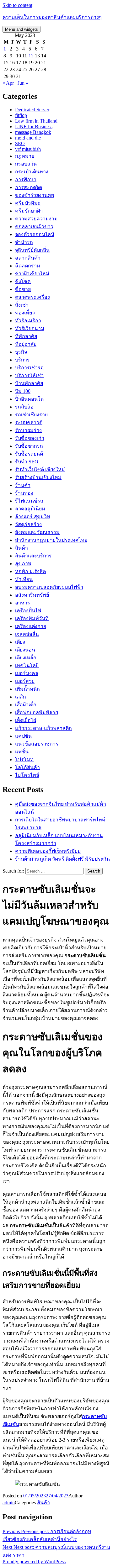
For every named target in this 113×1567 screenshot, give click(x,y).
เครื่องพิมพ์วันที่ (32, 618)
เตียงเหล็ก (25, 657)
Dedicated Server (32, 109)
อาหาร (22, 602)
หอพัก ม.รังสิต (30, 571)
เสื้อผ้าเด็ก (25, 704)
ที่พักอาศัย (26, 336)
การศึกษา (25, 179)
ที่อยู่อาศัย (25, 344)
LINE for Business (33, 126)
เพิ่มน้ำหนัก (27, 689)
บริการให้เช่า (29, 375)
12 (31, 55)
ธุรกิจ (21, 352)
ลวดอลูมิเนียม (30, 508)
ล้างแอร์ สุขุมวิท (32, 516)
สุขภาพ (23, 563)
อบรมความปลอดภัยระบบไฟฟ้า (49, 587)
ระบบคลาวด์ (28, 422)
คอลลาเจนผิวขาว (34, 226)
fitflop (21, 115)
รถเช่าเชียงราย (31, 414)
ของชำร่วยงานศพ (34, 195)
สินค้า (21, 548)
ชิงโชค (23, 281)
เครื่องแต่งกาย (30, 626)
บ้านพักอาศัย (29, 383)
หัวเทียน (24, 579)
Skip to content (17, 5)
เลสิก (20, 696)
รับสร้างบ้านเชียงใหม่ (38, 477)
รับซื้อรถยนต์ (29, 453)
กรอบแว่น (26, 163)
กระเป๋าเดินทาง (31, 171)
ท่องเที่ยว (25, 312)
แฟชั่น (22, 751)
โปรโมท (24, 759)
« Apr (8, 83)
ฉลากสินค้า (27, 258)
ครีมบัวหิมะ (27, 203)
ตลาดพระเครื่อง (32, 297)
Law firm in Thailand (36, 121)
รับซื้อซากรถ (29, 446)
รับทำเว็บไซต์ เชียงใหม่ (40, 469)
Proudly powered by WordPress (34, 1561)
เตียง (20, 642)
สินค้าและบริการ (33, 555)
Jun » (23, 83)
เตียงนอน (25, 649)
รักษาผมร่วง (28, 430)
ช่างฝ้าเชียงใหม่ (32, 273)
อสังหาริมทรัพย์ (32, 595)
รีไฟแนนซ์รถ (29, 501)
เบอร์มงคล (26, 673)
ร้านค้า (22, 485)
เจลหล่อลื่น (27, 634)
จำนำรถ (24, 242)
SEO (20, 143)
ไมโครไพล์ (27, 775)
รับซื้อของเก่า (29, 438)
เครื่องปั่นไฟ (28, 610)
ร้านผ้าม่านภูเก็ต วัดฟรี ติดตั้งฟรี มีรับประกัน (62, 859)
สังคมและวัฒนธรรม (37, 532)
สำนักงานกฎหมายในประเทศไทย (51, 540)
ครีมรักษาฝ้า (29, 211)
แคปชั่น (23, 736)
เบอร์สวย (25, 681)
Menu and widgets (21, 29)
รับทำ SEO (26, 461)
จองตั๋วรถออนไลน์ (34, 234)
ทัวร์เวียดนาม (29, 328)
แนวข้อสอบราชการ (36, 744)
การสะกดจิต (28, 187)
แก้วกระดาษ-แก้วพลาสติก (43, 728)
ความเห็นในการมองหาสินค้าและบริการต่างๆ (52, 17)
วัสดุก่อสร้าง (28, 524)
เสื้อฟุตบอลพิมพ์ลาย (36, 712)
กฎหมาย (24, 156)
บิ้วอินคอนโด (29, 399)
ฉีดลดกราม (27, 265)
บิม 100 (22, 391)
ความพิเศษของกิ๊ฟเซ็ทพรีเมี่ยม (48, 851)
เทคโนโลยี (27, 665)
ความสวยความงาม (36, 218)
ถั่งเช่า (22, 305)
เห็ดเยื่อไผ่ (25, 720)
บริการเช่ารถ (29, 367)
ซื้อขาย (23, 289)
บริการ (22, 359)
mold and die (28, 137)
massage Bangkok (33, 132)
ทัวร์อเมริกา (28, 320)
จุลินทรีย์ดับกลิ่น (32, 250)
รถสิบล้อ (24, 406)
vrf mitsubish (28, 149)
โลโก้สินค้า (27, 767)
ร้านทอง (24, 493)
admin (9, 1502)
